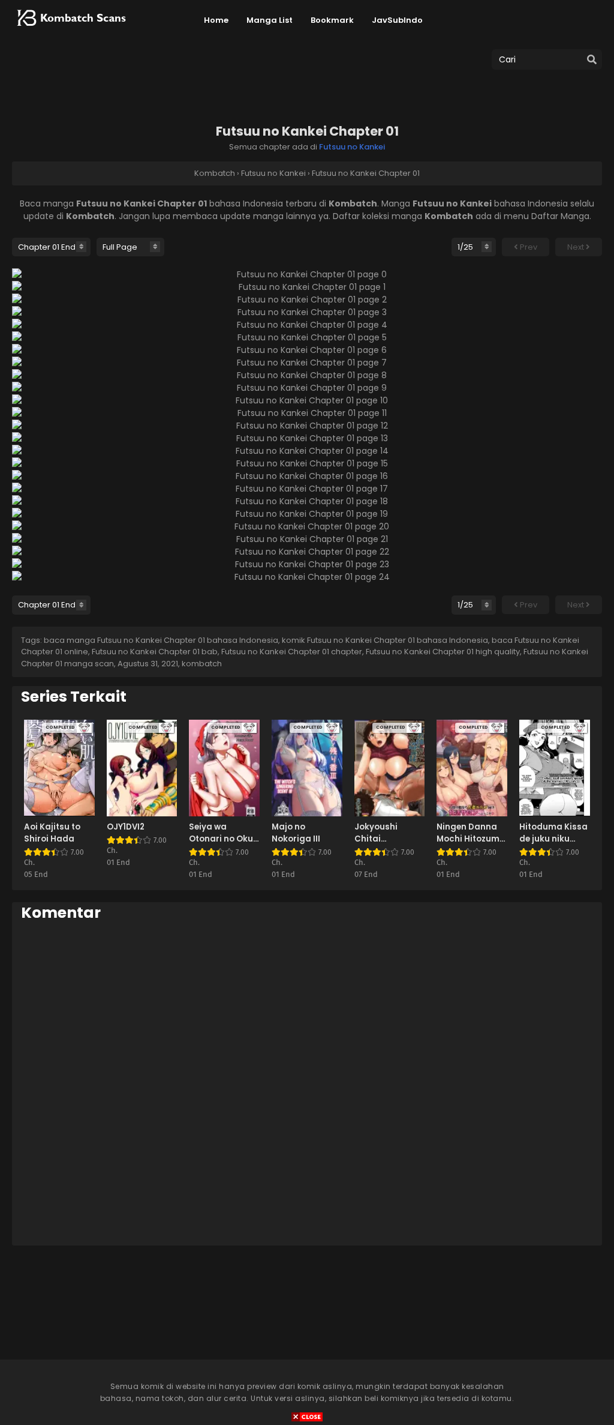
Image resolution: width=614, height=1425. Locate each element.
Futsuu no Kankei (352, 146)
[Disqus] (307, 1083)
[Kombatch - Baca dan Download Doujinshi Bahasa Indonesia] (70, 30)
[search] (592, 60)
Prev (527, 247)
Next (576, 247)
